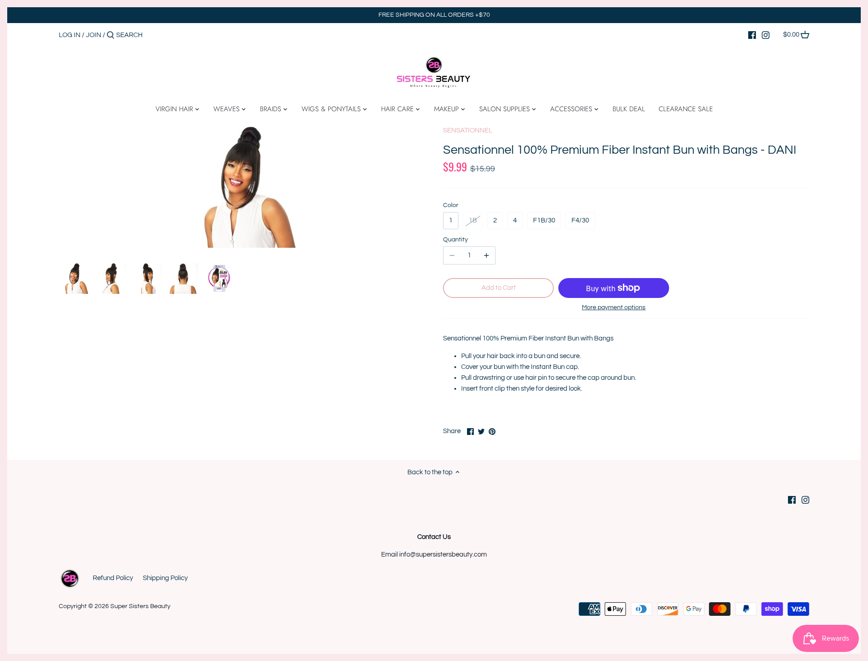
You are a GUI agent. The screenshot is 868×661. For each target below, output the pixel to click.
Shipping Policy (165, 578)
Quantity (455, 239)
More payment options (614, 307)
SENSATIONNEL (467, 130)
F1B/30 (544, 220)
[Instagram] (765, 34)
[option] (74, 278)
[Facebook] (752, 34)
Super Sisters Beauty (140, 606)
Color (450, 205)
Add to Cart (498, 287)
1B (473, 220)
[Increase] (486, 255)
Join (93, 35)
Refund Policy (113, 578)
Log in (69, 35)
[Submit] (110, 35)
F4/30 (580, 220)
